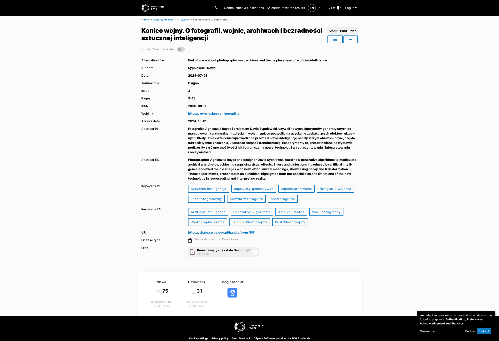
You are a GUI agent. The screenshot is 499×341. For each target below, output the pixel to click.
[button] (163, 49)
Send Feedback (241, 338)
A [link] (330, 8)
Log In (349, 8)
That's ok (484, 331)
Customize (427, 331)
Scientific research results (286, 8)
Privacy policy (220, 338)
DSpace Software (264, 338)
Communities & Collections (244, 8)
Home (145, 19)
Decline (470, 331)
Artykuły (183, 19)
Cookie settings (198, 338)
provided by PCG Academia (293, 338)
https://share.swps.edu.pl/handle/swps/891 (222, 232)
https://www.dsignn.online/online (214, 113)
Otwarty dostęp (163, 19)
